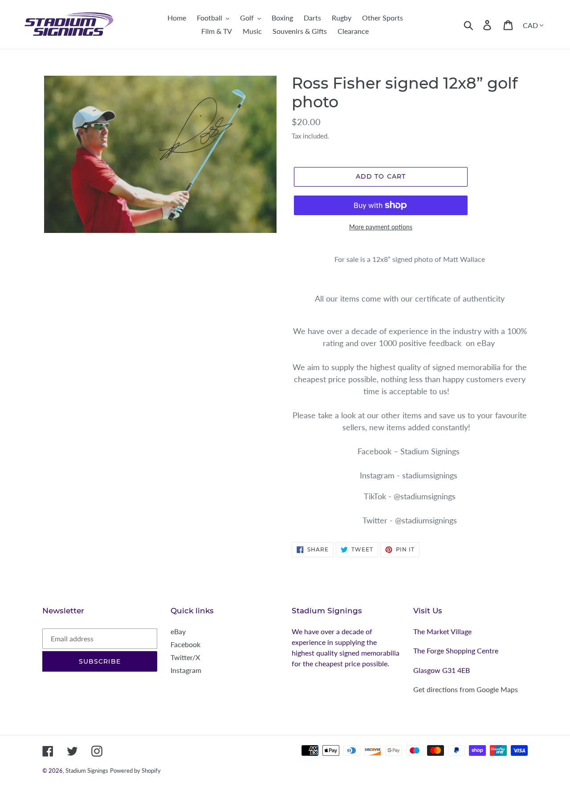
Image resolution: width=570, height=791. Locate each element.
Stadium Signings (86, 770)
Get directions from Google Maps (465, 689)
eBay (178, 631)
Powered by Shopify (135, 770)
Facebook (185, 644)
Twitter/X (185, 657)
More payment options (380, 227)
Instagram (186, 670)
